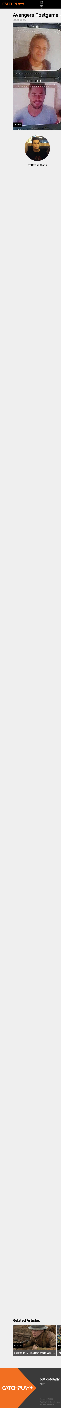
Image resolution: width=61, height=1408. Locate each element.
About (42, 1384)
